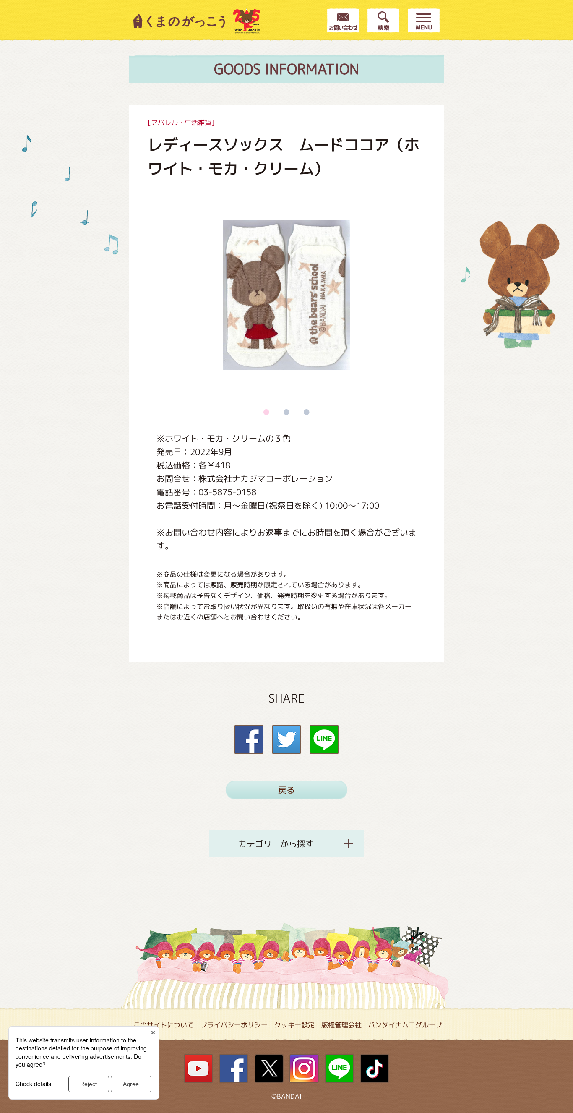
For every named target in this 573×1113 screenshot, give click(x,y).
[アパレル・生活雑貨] (181, 122)
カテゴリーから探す (276, 843)
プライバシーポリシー (234, 1024)
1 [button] (266, 412)
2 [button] (286, 412)
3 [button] (306, 412)
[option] (286, 295)
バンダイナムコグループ (405, 1024)
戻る (286, 790)
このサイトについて (163, 1024)
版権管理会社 (341, 1024)
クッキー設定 (294, 1024)
